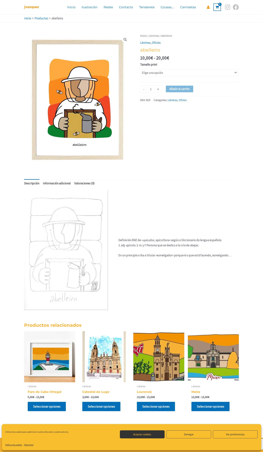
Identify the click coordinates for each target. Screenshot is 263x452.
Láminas (154, 35)
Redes (108, 7)
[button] (125, 39)
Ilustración (90, 7)
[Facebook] (236, 7)
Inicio (71, 7)
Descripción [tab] (31, 183)
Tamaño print (148, 64)
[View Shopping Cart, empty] (217, 7)
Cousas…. (167, 7)
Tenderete (147, 7)
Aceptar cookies (142, 434)
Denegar (189, 434)
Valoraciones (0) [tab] (84, 183)
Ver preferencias (235, 434)
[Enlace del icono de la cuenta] (208, 7)
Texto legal (28, 444)
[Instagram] (228, 7)
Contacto (126, 7)
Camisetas (188, 7)
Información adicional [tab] (57, 183)
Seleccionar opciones (46, 406)
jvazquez (31, 7)
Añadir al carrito (179, 89)
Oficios (156, 43)
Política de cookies (13, 444)
